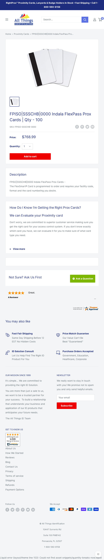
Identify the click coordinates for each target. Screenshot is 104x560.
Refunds (9, 485)
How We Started (14, 453)
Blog (7, 462)
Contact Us (11, 466)
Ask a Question (84, 278)
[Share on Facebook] (77, 126)
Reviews (9, 457)
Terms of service (14, 476)
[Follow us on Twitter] (12, 510)
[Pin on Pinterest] (82, 126)
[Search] (85, 20)
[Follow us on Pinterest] (23, 510)
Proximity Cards (21, 34)
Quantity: (15, 146)
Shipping (10, 480)
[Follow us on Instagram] (18, 510)
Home (8, 34)
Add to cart (30, 156)
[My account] (94, 19)
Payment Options (14, 489)
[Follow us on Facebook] (7, 510)
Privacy (9, 471)
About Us (10, 448)
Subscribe (66, 405)
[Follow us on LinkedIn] (33, 510)
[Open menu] (6, 19)
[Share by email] (92, 126)
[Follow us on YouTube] (28, 510)
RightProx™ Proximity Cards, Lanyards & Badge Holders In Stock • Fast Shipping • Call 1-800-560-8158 (52, 4)
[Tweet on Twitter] (87, 126)
